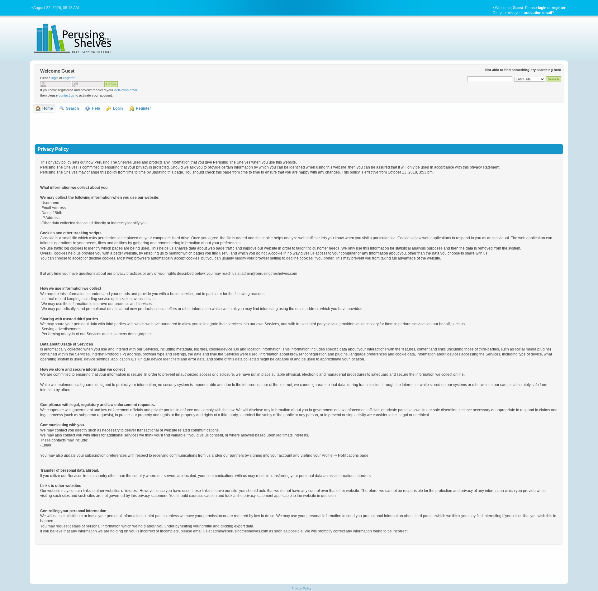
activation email (538, 13)
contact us (66, 95)
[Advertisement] (299, 128)
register (559, 8)
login (542, 8)
